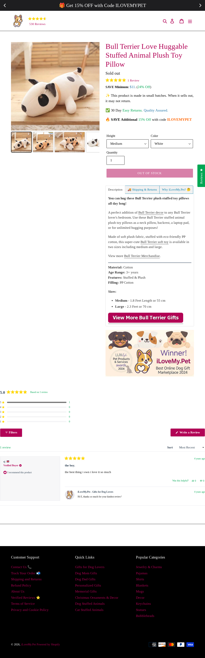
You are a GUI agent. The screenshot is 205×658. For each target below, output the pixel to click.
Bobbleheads (145, 616)
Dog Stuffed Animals (90, 604)
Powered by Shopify (48, 644)
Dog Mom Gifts (86, 573)
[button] (122, 80)
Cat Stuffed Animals (89, 610)
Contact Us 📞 (21, 567)
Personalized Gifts (88, 585)
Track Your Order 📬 (25, 573)
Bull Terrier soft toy (155, 242)
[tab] (115, 190)
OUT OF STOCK (150, 173)
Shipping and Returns (26, 579)
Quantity (112, 152)
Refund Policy (21, 585)
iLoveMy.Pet (28, 644)
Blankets (142, 585)
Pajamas (142, 573)
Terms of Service (23, 604)
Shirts (140, 579)
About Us (17, 591)
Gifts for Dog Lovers (90, 567)
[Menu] (190, 21)
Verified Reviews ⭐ (25, 598)
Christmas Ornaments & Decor (96, 598)
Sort (170, 447)
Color (154, 136)
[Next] (93, 86)
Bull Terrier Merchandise (142, 256)
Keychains (143, 604)
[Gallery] (55, 98)
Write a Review (192, 434)
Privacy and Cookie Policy (30, 610)
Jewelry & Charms (149, 567)
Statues (141, 610)
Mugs (140, 591)
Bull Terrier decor (151, 212)
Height (111, 136)
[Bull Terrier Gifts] (145, 322)
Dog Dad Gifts (85, 579)
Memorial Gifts (86, 591)
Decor (140, 598)
